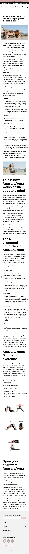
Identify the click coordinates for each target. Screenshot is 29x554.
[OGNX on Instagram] (12, 541)
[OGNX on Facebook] (4, 541)
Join (23, 517)
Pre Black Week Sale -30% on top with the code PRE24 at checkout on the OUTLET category (15, 3)
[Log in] (25, 7)
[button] (2, 7)
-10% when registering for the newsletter (13, 1)
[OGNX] (14, 7)
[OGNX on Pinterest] (8, 541)
